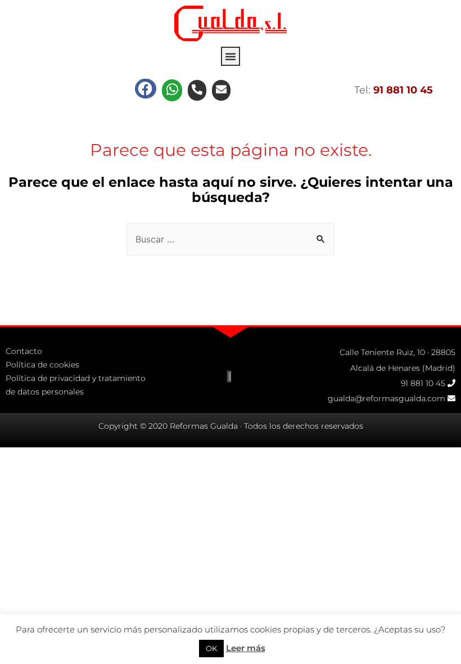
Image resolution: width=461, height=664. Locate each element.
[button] (230, 56)
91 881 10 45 (423, 383)
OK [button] (211, 648)
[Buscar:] (230, 239)
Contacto (24, 351)
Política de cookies (42, 365)
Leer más (245, 648)
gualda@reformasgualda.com (386, 398)
